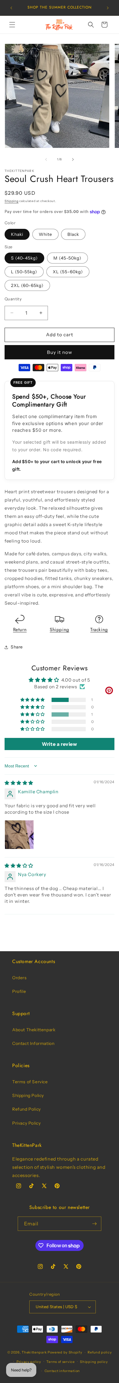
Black (73, 234)
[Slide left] (46, 159)
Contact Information (33, 1043)
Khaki (17, 234)
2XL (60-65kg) (27, 285)
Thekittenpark (34, 1352)
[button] (12, 24)
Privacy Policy (26, 1123)
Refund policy (100, 1352)
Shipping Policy (28, 1095)
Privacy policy (28, 1362)
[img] (19, 783)
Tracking (99, 629)
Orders (19, 977)
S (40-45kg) (24, 258)
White (45, 234)
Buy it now (59, 352)
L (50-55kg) (24, 271)
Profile (19, 991)
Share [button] (17, 647)
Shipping (12, 201)
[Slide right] (73, 159)
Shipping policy (94, 1362)
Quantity (13, 298)
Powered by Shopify (65, 1352)
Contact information (62, 1371)
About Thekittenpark (33, 1029)
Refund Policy (26, 1109)
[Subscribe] (94, 1224)
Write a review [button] (59, 744)
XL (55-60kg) (68, 271)
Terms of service (60, 1362)
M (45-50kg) (67, 258)
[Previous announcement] (11, 8)
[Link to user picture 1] (19, 834)
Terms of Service (30, 1081)
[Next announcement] (107, 8)
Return (20, 629)
